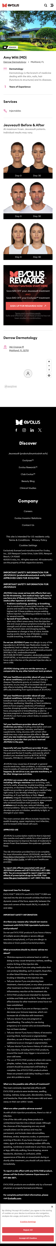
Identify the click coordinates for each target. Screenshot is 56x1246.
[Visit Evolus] (28, 422)
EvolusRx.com (14, 1198)
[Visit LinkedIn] (32, 430)
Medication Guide (16, 860)
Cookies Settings (28, 545)
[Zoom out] (49, 366)
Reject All (28, 1230)
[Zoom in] (49, 361)
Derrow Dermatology (14, 62)
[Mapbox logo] (10, 386)
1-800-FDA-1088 (42, 878)
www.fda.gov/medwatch (15, 878)
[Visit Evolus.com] (11, 5)
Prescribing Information (14, 857)
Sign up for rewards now (26, 306)
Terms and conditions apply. (28, 313)
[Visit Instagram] (24, 430)
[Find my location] (49, 375)
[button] (28, 31)
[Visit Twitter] (40, 430)
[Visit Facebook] (16, 430)
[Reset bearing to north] (49, 370)
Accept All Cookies (28, 1238)
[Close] (52, 1207)
